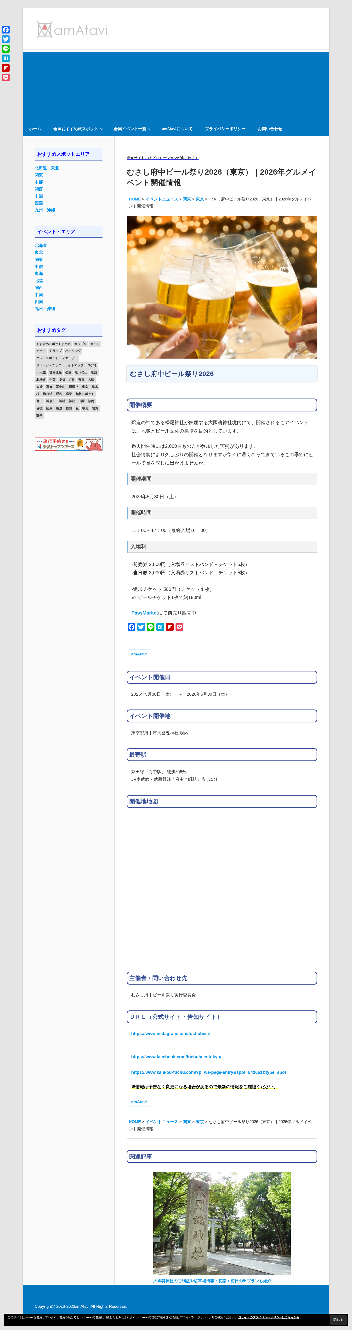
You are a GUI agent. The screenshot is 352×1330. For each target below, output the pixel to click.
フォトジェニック (48, 365)
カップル (80, 344)
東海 (39, 273)
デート (41, 351)
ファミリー (69, 358)
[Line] (6, 49)
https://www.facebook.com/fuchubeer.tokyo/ (176, 1056)
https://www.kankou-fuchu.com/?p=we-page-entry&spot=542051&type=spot (208, 1072)
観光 (85, 408)
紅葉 (49, 408)
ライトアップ (74, 365)
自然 (69, 408)
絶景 (59, 408)
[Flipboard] (6, 68)
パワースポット (47, 358)
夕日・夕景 (67, 379)
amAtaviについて (177, 128)
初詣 (94, 372)
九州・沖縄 (45, 210)
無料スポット (85, 394)
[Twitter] (6, 39)
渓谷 (59, 394)
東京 (85, 386)
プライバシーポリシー (225, 128)
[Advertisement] (176, 85)
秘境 (39, 408)
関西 (39, 189)
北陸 (39, 280)
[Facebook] (6, 29)
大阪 (91, 379)
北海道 (41, 245)
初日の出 (81, 372)
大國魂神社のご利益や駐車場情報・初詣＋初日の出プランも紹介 (212, 1281)
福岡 (91, 401)
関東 (39, 175)
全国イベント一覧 (130, 128)
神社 (62, 401)
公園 (68, 372)
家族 (49, 386)
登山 (39, 401)
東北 (39, 252)
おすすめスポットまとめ (53, 344)
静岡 (39, 415)
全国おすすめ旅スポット (75, 128)
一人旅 (41, 372)
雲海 (95, 408)
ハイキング (73, 351)
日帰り (73, 386)
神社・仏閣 (77, 401)
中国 (39, 196)
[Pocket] (6, 77)
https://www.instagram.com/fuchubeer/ (170, 1033)
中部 (39, 182)
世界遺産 (55, 372)
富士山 (60, 386)
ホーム (35, 128)
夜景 (81, 379)
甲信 (39, 266)
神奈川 (51, 401)
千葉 (52, 379)
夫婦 (39, 386)
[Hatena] (6, 58)
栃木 (95, 386)
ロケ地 (92, 365)
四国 (39, 203)
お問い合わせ (270, 128)
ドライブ (55, 351)
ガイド (95, 344)
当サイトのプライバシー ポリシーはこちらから (268, 1317)
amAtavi (139, 654)
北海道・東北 (47, 168)
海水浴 (47, 394)
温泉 (69, 394)
